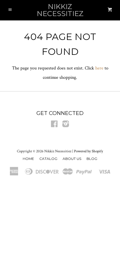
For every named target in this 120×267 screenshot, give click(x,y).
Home (28, 158)
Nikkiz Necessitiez (60, 10)
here (99, 68)
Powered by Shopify (88, 151)
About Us (72, 158)
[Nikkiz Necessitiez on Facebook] (54, 125)
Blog (92, 158)
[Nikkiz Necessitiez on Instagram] (65, 125)
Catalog (48, 158)
